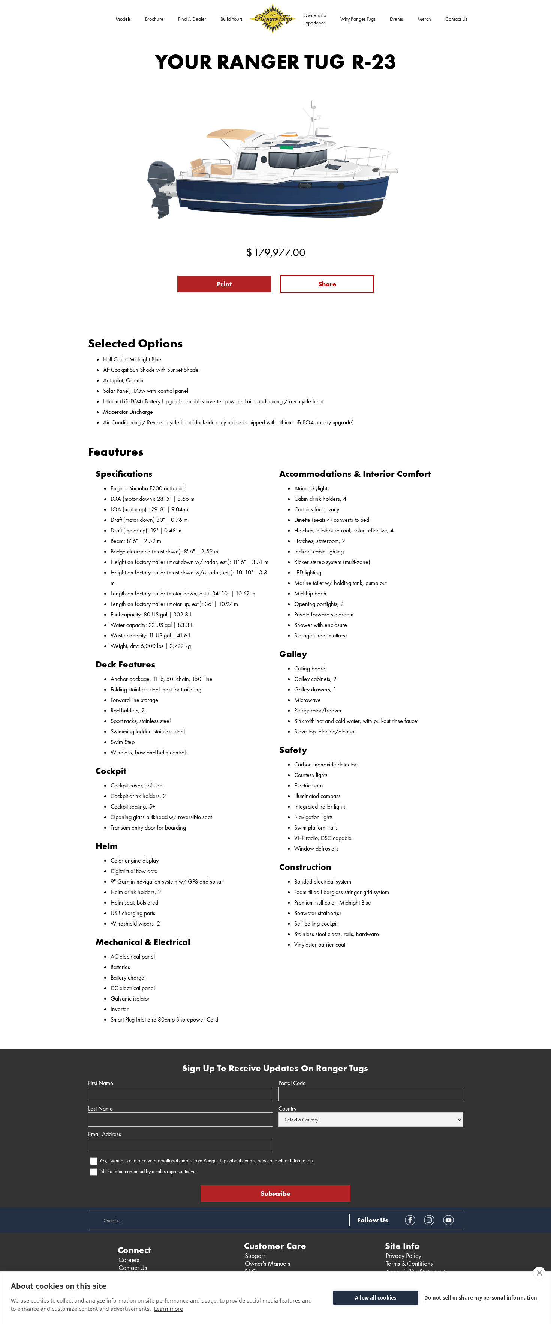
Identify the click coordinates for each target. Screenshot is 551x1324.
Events (396, 18)
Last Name (100, 1108)
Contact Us (456, 18)
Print (224, 284)
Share (327, 284)
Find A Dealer (192, 18)
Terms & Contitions (409, 1263)
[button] (123, 19)
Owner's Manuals (267, 1263)
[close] (539, 1273)
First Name (100, 1083)
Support (255, 1255)
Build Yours (231, 18)
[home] (273, 18)
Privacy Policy (403, 1255)
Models (123, 18)
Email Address (104, 1134)
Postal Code (292, 1083)
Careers (128, 1260)
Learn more (168, 1308)
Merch (424, 18)
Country (287, 1108)
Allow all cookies (375, 1297)
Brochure (154, 18)
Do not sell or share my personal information (480, 1297)
